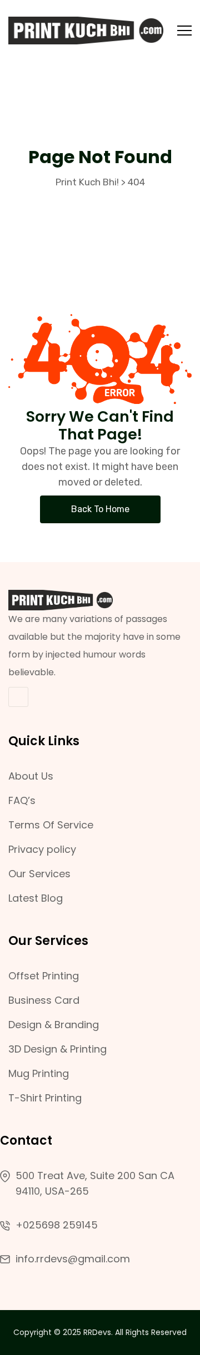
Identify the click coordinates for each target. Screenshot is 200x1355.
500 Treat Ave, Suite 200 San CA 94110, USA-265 (95, 1183)
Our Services (39, 874)
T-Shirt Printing (45, 1098)
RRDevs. (98, 1332)
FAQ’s (22, 800)
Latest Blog (35, 898)
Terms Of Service (50, 825)
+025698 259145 (57, 1225)
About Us (30, 776)
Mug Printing (38, 1073)
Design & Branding (53, 1025)
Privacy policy (42, 849)
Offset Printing (43, 976)
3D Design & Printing (57, 1049)
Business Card (43, 1000)
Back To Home (100, 509)
